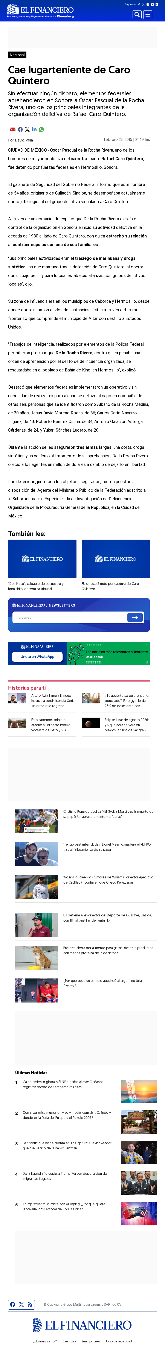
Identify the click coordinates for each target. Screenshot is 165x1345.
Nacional (17, 55)
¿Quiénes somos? (45, 1341)
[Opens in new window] (36, 821)
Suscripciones (90, 1341)
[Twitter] (144, 4)
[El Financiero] (40, 11)
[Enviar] (135, 617)
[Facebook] (140, 4)
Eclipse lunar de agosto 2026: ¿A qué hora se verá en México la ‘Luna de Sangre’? (127, 725)
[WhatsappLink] (79, 653)
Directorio (69, 1341)
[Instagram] (149, 4)
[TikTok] (158, 4)
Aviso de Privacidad (119, 1341)
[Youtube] (153, 4)
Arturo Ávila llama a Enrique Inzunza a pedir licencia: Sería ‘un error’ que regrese (53, 701)
